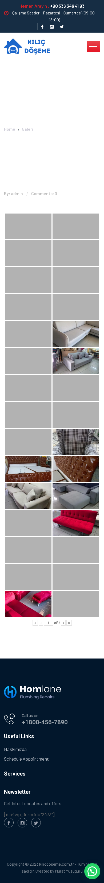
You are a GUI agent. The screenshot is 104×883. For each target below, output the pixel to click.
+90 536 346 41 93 (67, 6)
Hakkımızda (15, 749)
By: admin (13, 193)
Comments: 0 (44, 193)
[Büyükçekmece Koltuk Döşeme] (27, 46)
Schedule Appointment (26, 758)
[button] (92, 871)
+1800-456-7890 (45, 722)
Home (9, 128)
